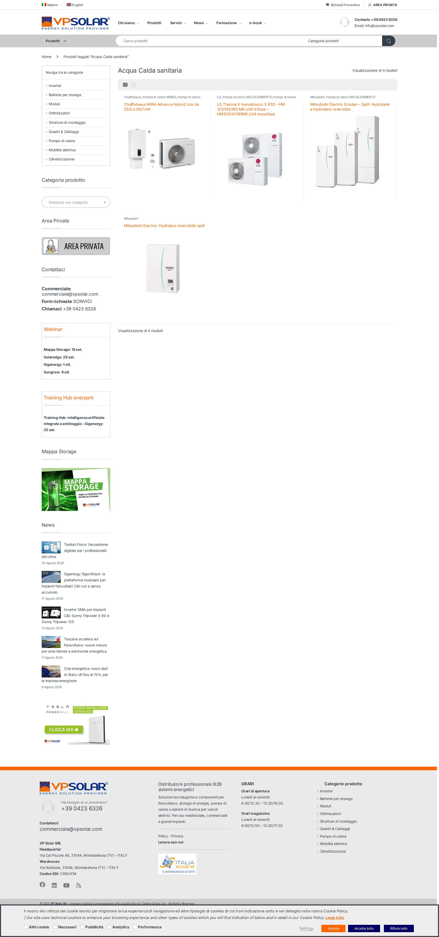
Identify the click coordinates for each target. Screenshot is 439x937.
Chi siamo (126, 23)
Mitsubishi (317, 97)
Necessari (67, 927)
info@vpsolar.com (379, 25)
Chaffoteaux (132, 97)
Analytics (120, 927)
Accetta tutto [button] (364, 928)
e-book (255, 23)
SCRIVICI (82, 301)
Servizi (176, 23)
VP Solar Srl (59, 903)
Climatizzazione (61, 159)
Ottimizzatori (59, 113)
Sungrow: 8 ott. (57, 372)
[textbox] (75, 202)
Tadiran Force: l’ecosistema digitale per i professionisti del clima (75, 550)
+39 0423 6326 (79, 308)
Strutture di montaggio (67, 122)
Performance (150, 927)
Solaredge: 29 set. (59, 357)
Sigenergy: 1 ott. (57, 364)
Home (46, 56)
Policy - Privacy (171, 836)
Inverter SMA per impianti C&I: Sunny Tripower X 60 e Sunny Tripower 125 (75, 615)
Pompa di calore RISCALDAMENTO (247, 97)
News (199, 23)
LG (219, 97)
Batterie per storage (65, 95)
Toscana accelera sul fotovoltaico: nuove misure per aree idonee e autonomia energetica (74, 645)
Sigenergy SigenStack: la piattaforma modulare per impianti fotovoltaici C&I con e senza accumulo (74, 583)
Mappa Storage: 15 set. (63, 349)
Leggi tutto (334, 917)
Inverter (55, 85)
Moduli (54, 104)
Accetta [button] (333, 928)
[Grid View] (125, 85)
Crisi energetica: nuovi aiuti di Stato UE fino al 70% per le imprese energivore (75, 674)
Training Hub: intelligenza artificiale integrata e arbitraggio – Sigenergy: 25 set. (74, 423)
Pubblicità (94, 927)
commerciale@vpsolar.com (70, 294)
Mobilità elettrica (62, 150)
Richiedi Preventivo (345, 5)
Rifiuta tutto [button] (398, 928)
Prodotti (154, 23)
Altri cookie (39, 927)
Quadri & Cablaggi (64, 131)
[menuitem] (50, 4)
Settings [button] (306, 928)
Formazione (226, 23)
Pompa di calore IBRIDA (159, 97)
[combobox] (210, 41)
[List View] (133, 85)
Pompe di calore (189, 97)
